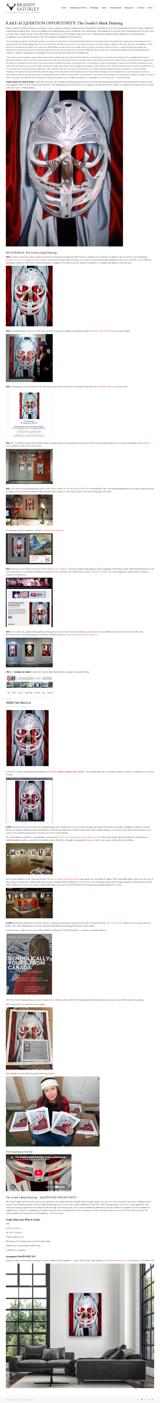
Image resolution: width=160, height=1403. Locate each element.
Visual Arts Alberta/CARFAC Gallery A (81, 634)
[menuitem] (64, 7)
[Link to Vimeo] (149, 1399)
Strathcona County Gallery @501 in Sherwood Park (79, 837)
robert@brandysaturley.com (116, 1260)
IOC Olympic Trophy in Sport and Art (68, 772)
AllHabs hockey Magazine (57, 569)
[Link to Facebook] (145, 1399)
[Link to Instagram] (152, 1399)
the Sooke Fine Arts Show (101, 331)
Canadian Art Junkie (99, 572)
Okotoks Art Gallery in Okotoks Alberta (63, 879)
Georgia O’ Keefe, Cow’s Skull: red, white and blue (27, 260)
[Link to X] (138, 1399)
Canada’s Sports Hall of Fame (78, 489)
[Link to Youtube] (142, 1399)
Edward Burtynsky (83, 882)
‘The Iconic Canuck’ (114, 923)
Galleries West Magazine (53, 530)
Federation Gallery (105, 387)
